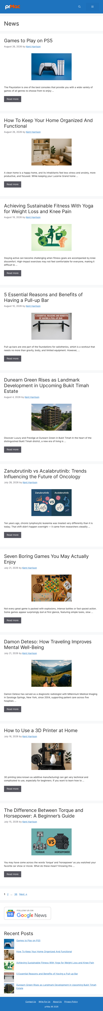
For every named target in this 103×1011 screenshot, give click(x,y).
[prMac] (12, 6)
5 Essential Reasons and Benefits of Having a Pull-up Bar (43, 297)
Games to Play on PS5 (28, 40)
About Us (57, 1001)
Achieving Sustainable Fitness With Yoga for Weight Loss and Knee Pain (48, 208)
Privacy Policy (71, 1001)
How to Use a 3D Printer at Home (41, 730)
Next (23, 894)
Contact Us (30, 1001)
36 (16, 894)
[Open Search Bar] (79, 7)
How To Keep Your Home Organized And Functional (44, 951)
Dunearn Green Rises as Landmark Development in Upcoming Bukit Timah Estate (46, 385)
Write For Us (44, 1001)
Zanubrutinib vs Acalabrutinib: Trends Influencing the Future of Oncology (45, 473)
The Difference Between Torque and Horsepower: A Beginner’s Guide (43, 813)
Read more (13, 99)
